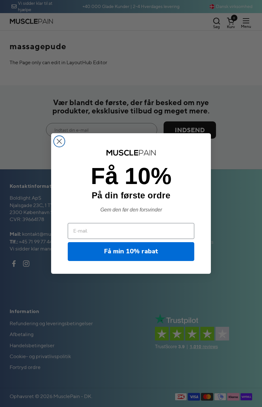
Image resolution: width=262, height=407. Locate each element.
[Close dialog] (59, 141)
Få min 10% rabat (131, 251)
